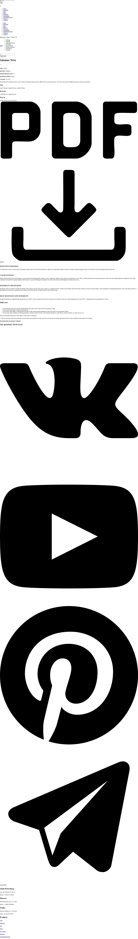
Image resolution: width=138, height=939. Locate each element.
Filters (4, 13)
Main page (2, 37)
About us (5, 18)
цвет (1, 45)
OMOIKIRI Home (8, 17)
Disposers (5, 14)
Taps (4, 11)
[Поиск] (1, 3)
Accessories (6, 16)
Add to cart (3, 56)
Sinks (4, 8)
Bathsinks (5, 10)
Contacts (5, 20)
